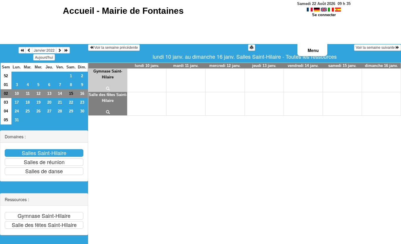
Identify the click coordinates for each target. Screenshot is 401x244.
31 (17, 120)
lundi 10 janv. (147, 65)
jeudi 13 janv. (264, 65)
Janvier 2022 (44, 50)
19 (38, 102)
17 (17, 102)
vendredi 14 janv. (303, 65)
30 (82, 111)
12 (38, 93)
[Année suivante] (66, 50)
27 (49, 111)
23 (82, 102)
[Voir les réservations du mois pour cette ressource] (28, 50)
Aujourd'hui (44, 57)
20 (49, 102)
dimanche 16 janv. (381, 65)
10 (17, 93)
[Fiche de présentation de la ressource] (107, 89)
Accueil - (123, 11)
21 (60, 102)
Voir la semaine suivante (376, 48)
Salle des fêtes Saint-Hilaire (108, 97)
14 (60, 93)
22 (71, 102)
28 (60, 111)
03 (6, 102)
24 (17, 111)
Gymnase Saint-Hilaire (107, 74)
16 (82, 93)
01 (6, 85)
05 (6, 120)
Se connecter (324, 15)
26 (38, 111)
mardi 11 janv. (185, 65)
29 (71, 111)
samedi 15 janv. (342, 65)
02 (6, 93)
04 (6, 111)
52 (6, 76)
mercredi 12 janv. (224, 65)
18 (28, 102)
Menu (313, 50)
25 (28, 111)
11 (28, 93)
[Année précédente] (22, 50)
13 (49, 93)
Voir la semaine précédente (115, 48)
